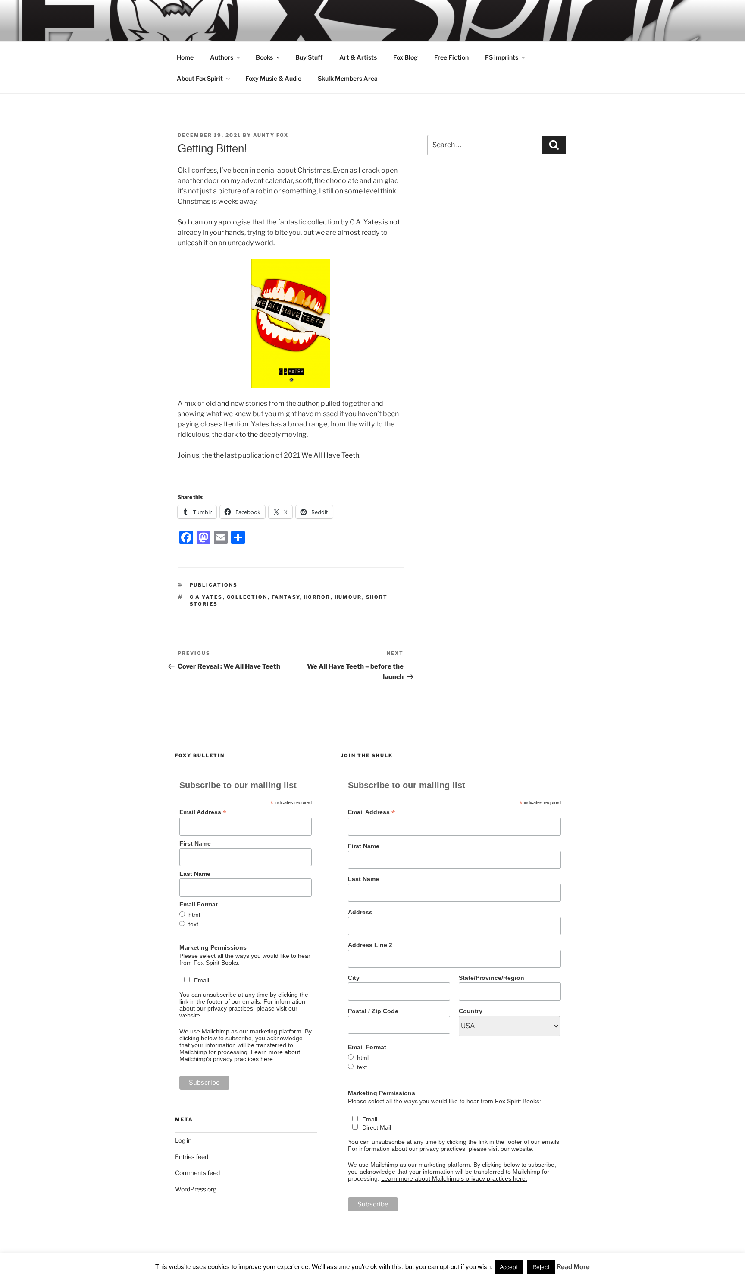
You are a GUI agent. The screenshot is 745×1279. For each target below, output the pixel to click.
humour (348, 597)
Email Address (202, 812)
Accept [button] (509, 1266)
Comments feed (197, 1172)
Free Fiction (451, 57)
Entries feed (191, 1156)
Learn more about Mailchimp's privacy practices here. (239, 1055)
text (193, 924)
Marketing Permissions (213, 947)
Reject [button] (541, 1266)
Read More (573, 1267)
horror (317, 597)
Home (185, 57)
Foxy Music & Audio (273, 78)
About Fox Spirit (200, 78)
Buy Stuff (309, 57)
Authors (221, 57)
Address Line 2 (370, 944)
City (354, 977)
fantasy (286, 597)
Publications (214, 585)
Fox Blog (405, 57)
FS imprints (501, 57)
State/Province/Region (491, 977)
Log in (183, 1140)
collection (247, 597)
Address (360, 912)
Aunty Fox (270, 135)
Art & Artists (358, 57)
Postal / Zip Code (373, 1010)
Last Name (194, 873)
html (194, 914)
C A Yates (206, 597)
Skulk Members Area (348, 78)
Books (264, 57)
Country (470, 1010)
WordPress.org (195, 1189)
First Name (195, 843)
